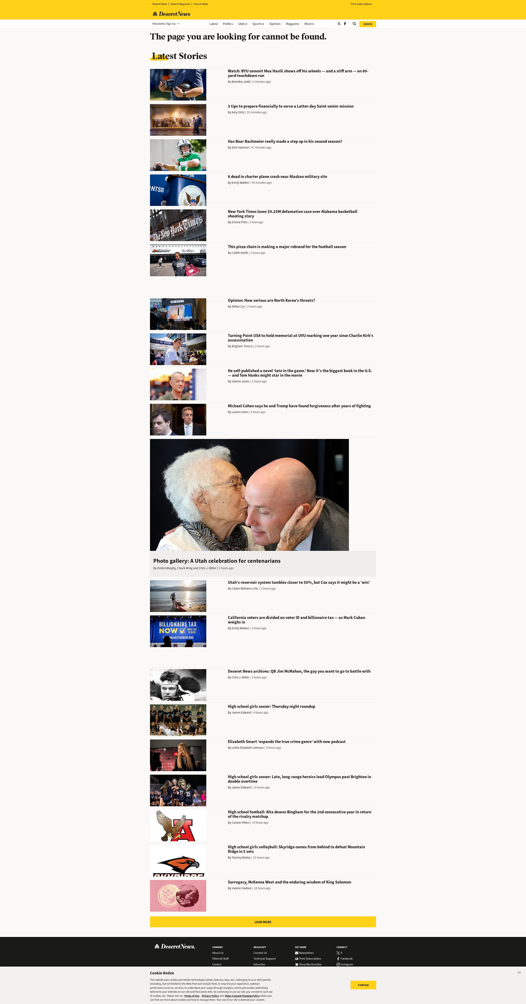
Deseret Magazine (180, 4)
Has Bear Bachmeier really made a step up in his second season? (285, 141)
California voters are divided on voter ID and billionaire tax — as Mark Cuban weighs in (296, 620)
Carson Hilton (240, 823)
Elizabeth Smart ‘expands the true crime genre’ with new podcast (287, 741)
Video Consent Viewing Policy (242, 996)
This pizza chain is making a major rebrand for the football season (287, 247)
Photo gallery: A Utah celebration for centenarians (216, 561)
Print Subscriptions (361, 4)
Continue (363, 985)
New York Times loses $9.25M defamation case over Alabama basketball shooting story (292, 214)
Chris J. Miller (207, 568)
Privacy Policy (210, 996)
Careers (216, 964)
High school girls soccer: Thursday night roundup (271, 706)
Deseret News (159, 4)
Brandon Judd (241, 82)
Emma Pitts (239, 222)
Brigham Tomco (242, 346)
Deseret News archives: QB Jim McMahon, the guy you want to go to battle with (299, 671)
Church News (201, 4)
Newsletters (306, 953)
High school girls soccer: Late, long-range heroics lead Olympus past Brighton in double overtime (299, 779)
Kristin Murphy (166, 568)
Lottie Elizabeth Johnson (248, 748)
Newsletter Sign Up (164, 24)
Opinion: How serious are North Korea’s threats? (271, 300)
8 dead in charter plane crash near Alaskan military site (277, 176)
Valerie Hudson (241, 888)
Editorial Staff (220, 958)
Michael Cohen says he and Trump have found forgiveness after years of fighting (299, 406)
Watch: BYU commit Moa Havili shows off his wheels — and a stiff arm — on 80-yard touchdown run (298, 73)
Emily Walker (240, 183)
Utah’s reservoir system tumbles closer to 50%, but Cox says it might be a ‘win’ (299, 582)
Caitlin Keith (240, 253)
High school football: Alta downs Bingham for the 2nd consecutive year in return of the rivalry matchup (299, 814)
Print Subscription (310, 958)
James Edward (241, 712)
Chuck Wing (185, 568)
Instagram (347, 964)
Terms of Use (192, 996)
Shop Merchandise (310, 964)
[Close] (519, 973)
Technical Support (265, 958)
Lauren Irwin (240, 412)
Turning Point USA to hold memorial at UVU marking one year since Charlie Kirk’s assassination (300, 338)
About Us (218, 953)
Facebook (347, 958)
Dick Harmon (240, 147)
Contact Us (260, 953)
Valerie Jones (240, 381)
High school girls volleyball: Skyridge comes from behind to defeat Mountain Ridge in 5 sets (296, 849)
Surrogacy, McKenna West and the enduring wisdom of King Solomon (289, 882)
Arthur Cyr (238, 306)
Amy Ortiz (238, 112)
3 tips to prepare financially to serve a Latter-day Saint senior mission (291, 106)
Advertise (259, 964)
